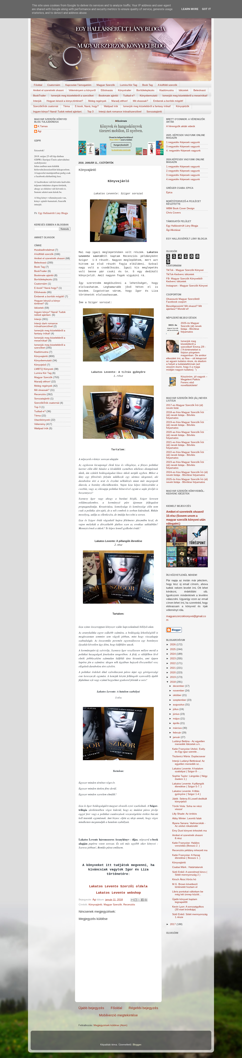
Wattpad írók (111, 106)
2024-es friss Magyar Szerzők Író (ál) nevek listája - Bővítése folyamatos (187, 473)
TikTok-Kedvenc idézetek (180, 274)
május (176, 718)
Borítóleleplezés (145, 90)
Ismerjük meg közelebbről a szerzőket (72, 95)
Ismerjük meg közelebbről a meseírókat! (184, 95)
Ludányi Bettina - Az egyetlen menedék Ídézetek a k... (188, 742)
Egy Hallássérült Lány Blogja (53, 213)
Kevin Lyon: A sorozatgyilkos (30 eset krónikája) (188, 908)
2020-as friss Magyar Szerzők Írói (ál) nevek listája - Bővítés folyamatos (185, 435)
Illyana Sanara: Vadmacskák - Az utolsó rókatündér (189, 824)
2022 (173, 663)
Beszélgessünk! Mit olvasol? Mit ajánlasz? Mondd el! (184, 307)
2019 (173, 677)
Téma (66, 106)
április (176, 723)
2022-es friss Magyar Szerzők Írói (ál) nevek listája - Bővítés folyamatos (185, 455)
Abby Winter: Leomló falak (187, 818)
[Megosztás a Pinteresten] (146, 900)
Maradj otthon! (119, 100)
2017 (173, 924)
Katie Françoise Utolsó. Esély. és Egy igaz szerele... (189, 750)
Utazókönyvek (42, 420)
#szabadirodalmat (44, 250)
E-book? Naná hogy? (46, 288)
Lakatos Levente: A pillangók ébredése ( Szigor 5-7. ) (188, 785)
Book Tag (147, 84)
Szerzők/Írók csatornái (45, 106)
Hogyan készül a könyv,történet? (65, 100)
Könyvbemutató (148, 95)
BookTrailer (39, 95)
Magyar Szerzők (106, 84)
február (177, 732)
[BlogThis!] (135, 900)
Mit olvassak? (140, 100)
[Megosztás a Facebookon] (142, 900)
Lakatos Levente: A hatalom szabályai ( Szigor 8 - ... (187, 770)
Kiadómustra (166, 90)
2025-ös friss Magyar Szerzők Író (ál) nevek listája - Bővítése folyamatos (187, 480)
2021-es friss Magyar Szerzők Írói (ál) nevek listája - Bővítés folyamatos (185, 445)
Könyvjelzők (182, 106)
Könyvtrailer (124, 90)
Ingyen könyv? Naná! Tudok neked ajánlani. (57, 111)
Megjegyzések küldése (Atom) (110, 1025)
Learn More (189, 9)
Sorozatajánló (154, 111)
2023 (173, 658)
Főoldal (38, 84)
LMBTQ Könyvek (43, 369)
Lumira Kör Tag (128, 84)
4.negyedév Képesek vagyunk (183, 179)
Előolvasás (107, 90)
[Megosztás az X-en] (139, 900)
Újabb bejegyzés (91, 1008)
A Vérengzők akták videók (180, 126)
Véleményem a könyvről (82, 90)
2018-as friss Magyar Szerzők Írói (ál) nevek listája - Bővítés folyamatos (185, 415)
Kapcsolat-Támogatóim (78, 84)
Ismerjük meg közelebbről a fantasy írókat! (147, 106)
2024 (173, 654)
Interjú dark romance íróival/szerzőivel (120, 111)
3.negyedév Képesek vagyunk (183, 146)
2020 (173, 672)
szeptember (180, 700)
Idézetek (183, 90)
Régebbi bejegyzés (143, 1008)
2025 (173, 649)
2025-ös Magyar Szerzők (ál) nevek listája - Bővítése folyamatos (191, 327)
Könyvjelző (40, 364)
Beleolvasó (199, 90)
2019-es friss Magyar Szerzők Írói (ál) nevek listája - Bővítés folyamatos (185, 425)
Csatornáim (53, 84)
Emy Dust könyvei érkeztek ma (189, 830)
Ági (39, 131)
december (179, 686)
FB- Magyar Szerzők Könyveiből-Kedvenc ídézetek (184, 280)
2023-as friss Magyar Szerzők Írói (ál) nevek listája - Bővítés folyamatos (185, 465)
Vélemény (39, 424)
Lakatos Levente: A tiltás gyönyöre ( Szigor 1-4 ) (186, 792)
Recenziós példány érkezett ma (189, 850)
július (176, 709)
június (176, 714)
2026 (173, 644)
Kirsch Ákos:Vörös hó (184, 879)
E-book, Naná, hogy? (87, 106)
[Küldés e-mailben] (132, 900)
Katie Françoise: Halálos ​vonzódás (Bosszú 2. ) (186, 844)
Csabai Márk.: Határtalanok (187, 867)
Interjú (37, 319)
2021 (173, 668)
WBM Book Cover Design (180, 208)
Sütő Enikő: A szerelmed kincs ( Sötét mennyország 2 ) (189, 873)
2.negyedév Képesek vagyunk (183, 170)
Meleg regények (97, 100)
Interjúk (37, 100)
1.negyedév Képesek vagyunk (183, 142)
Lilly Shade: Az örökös (184, 813)
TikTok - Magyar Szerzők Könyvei (185, 270)
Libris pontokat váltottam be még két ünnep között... (187, 893)
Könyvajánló (95, 904)
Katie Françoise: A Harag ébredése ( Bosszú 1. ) (186, 856)
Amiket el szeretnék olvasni (48, 90)
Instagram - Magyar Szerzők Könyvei (187, 285)
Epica (169, 192)
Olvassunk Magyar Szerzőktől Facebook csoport (182, 300)
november (179, 690)
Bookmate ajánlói (108, 95)
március (177, 728)
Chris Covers (173, 212)
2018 (173, 682)
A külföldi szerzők (167, 84)
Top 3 (90, 111)
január (177, 737)
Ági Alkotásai (173, 230)
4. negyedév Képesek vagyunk (183, 150)
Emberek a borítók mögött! (168, 100)
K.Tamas (43, 126)
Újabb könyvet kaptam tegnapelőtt (184, 900)
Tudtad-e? (129, 95)
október (177, 695)
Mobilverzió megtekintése (118, 1015)
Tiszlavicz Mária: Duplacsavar (188, 756)
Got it (206, 9)
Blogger (137, 1044)
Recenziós (129, 904)
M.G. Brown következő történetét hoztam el (185, 885)
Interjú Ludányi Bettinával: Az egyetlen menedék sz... (188, 762)
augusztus (179, 704)
